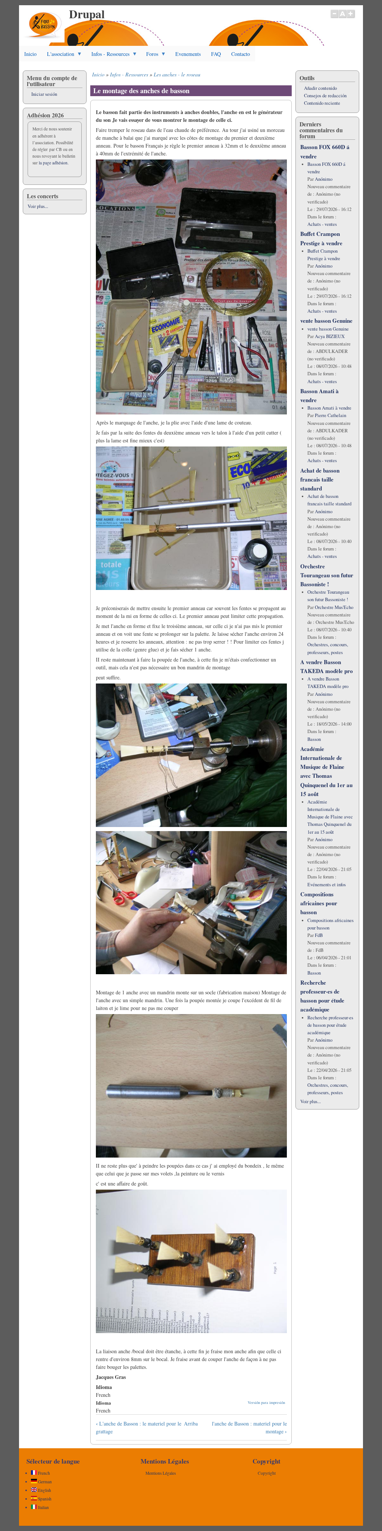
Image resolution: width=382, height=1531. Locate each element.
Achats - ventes (322, 224)
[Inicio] (43, 40)
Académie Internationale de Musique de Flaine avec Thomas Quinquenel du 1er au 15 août (330, 817)
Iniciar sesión (44, 94)
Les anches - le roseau (177, 74)
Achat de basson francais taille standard (319, 479)
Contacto (240, 53)
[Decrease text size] (334, 17)
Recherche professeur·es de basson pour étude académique (330, 1025)
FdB (319, 935)
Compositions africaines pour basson (318, 903)
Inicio (30, 53)
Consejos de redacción (325, 95)
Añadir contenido (320, 88)
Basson (314, 739)
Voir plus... (38, 206)
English (44, 1490)
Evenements (188, 53)
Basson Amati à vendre (329, 408)
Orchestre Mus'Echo (334, 607)
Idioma (103, 1402)
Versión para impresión (266, 1402)
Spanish (44, 1499)
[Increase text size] (351, 17)
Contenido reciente (322, 103)
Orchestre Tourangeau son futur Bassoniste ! (326, 575)
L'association (58, 55)
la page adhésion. (54, 162)
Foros (149, 55)
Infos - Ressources (107, 55)
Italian (43, 1507)
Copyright (267, 1473)
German (44, 1481)
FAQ (216, 53)
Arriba (191, 1423)
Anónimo (323, 179)
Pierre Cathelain (330, 415)
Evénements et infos (326, 884)
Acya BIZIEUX (330, 336)
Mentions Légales (160, 1473)
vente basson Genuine (326, 320)
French (43, 1473)
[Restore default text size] (343, 17)
